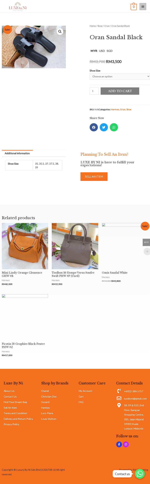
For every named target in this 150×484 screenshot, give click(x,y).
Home (93, 26)
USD (102, 50)
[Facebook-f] (119, 444)
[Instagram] (126, 444)
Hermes (115, 109)
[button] (94, 176)
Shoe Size (95, 70)
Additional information (17, 153)
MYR (94, 50)
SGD (109, 50)
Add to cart (120, 91)
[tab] (17, 153)
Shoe (100, 26)
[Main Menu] (142, 6)
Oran (107, 26)
